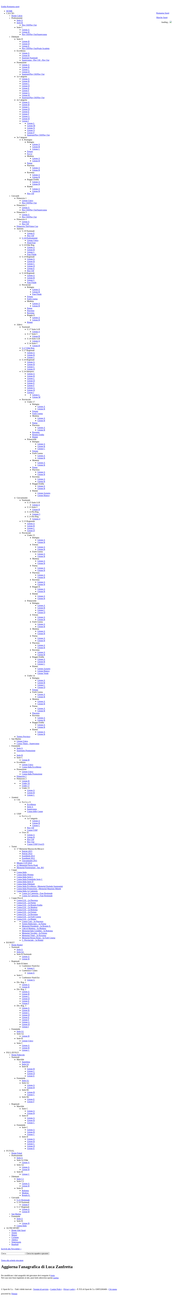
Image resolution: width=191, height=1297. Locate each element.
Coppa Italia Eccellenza (31, 767)
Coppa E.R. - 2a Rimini (26, 919)
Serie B (20, 23)
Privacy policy (69, 1289)
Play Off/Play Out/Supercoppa (34, 34)
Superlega (26, 1062)
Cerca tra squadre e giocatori (37, 1253)
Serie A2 (20, 952)
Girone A (25, 30)
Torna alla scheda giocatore (12, 1260)
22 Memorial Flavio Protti (27, 865)
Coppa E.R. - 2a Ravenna (27, 914)
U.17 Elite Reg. (28, 348)
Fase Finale (31, 254)
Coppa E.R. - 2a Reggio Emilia (29, 905)
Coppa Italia (22, 872)
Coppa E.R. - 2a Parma (26, 903)
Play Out (30, 842)
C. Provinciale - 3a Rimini (32, 940)
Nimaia (14, 1294)
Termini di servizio (40, 1289)
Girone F (25, 90)
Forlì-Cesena (32, 299)
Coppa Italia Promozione (32, 774)
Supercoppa (32, 809)
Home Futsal (16, 1153)
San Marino (16, 1214)
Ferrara (30, 151)
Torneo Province (23, 736)
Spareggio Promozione (26, 750)
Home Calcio (16, 16)
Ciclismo (15, 1237)
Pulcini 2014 (27, 853)
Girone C (25, 69)
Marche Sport (161, 17)
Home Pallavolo (18, 1055)
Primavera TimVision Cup (27, 226)
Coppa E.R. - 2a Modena (27, 907)
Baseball (14, 1244)
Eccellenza (31, 804)
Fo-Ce (29, 154)
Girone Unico (27, 200)
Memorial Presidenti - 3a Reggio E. (36, 926)
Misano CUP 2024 (24, 863)
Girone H (26, 95)
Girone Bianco (43, 495)
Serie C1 (20, 1179)
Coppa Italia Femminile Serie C (29, 879)
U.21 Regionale (23, 1200)
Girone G (26, 93)
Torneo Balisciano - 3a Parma (34, 924)
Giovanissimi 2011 (29, 860)
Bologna (25, 1190)
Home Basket (17, 945)
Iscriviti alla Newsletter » (11, 1249)
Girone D (26, 44)
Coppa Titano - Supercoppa (28, 743)
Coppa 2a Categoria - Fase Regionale (37, 893)
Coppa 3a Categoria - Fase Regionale (37, 896)
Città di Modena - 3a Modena (34, 928)
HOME (9, 11)
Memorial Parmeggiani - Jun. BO (30, 867)
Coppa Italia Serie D (25, 882)
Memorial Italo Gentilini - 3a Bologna (37, 931)
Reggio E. (26, 1195)
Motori (14, 1235)
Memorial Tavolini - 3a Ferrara (34, 933)
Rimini (30, 322)
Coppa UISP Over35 (35, 844)
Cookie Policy (56, 1289)
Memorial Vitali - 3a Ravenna (34, 935)
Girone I (25, 121)
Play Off (30, 193)
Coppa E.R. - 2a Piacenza (27, 900)
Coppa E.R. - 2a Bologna (27, 910)
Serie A (20, 20)
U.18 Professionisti (29, 238)
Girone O (31, 130)
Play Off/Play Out (29, 25)
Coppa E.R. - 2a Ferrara (26, 912)
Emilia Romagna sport (10, 6)
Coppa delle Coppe (35, 811)
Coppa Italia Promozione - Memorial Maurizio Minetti (39, 889)
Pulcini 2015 (27, 851)
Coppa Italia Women (25, 875)
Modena (25, 1193)
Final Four (31, 243)
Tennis (14, 1233)
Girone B (25, 32)
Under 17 (26, 786)
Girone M (31, 126)
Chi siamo (113, 1289)
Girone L (31, 123)
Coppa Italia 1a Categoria (27, 891)
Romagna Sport (162, 13)
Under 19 (26, 783)
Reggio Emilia (38, 435)
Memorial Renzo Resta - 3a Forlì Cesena (38, 938)
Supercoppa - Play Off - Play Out (35, 60)
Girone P (30, 133)
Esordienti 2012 (28, 858)
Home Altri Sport (18, 1230)
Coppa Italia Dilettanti (26, 884)
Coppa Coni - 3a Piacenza (32, 921)
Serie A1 (20, 1031)
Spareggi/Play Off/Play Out (33, 74)
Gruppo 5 (36, 514)
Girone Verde (42, 673)
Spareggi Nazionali (30, 58)
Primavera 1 (22, 776)
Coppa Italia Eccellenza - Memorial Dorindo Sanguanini (40, 886)
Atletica (14, 1240)
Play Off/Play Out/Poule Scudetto (36, 48)
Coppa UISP (32, 830)
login (53, 1275)
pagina (56, 1278)
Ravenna (30, 313)
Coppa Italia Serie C (25, 877)
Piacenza (30, 310)
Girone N (31, 128)
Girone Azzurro (43, 493)
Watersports (16, 1242)
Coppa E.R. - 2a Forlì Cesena (29, 917)
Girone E (25, 46)
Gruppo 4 (36, 519)
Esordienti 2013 (28, 856)
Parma (29, 163)
